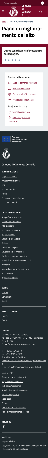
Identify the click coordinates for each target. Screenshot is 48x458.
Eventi (4, 320)
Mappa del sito (8, 441)
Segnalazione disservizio (12, 381)
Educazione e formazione (13, 251)
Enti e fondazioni (9, 189)
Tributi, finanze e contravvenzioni (16, 260)
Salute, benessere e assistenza (15, 269)
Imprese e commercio (11, 230)
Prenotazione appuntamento (14, 377)
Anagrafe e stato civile (11, 217)
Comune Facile (21, 448)
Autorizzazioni (8, 273)
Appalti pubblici (8, 234)
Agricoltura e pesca (10, 277)
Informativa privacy (10, 394)
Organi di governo (9, 176)
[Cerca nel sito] (41, 11)
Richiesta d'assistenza (11, 385)
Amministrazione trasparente (14, 390)
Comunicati (6, 296)
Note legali (6, 398)
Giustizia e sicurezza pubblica (14, 256)
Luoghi (4, 316)
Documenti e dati (9, 202)
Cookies (5, 403)
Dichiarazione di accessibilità (14, 407)
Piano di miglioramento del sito (15, 411)
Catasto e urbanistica (11, 238)
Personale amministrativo (13, 198)
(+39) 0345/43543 (13, 350)
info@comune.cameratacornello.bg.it (24, 367)
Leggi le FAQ (7, 372)
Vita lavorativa (8, 225)
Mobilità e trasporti (10, 247)
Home (4, 21)
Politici (4, 193)
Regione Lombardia (10, 3)
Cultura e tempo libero (11, 221)
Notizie (5, 292)
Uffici (4, 185)
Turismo (5, 243)
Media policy (7, 437)
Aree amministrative (11, 180)
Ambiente (6, 264)
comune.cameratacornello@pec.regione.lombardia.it (24, 362)
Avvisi (4, 301)
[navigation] (3, 11)
